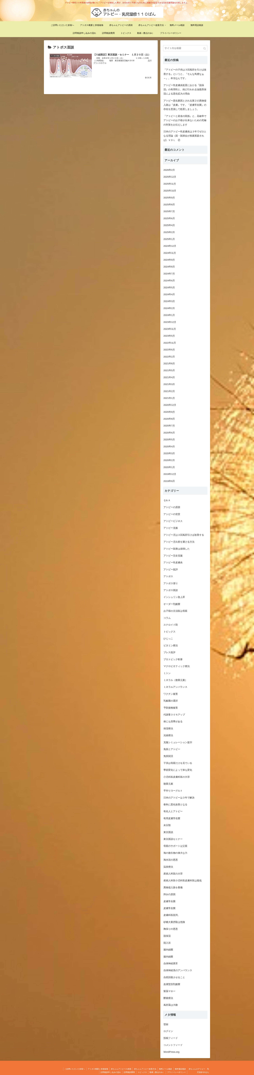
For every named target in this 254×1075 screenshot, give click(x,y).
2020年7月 (169, 425)
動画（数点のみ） (157, 1072)
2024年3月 (169, 301)
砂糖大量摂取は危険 (174, 922)
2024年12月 (170, 246)
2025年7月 (169, 211)
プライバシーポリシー (176, 1072)
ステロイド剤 (171, 624)
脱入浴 (167, 942)
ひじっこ (168, 638)
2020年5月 (169, 439)
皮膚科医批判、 (172, 915)
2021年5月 (169, 370)
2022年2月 (169, 356)
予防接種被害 (171, 707)
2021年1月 (169, 398)
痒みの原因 (169, 894)
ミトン (167, 673)
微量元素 (168, 783)
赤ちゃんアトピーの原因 (121, 1069)
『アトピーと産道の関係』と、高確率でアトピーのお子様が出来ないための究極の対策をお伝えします (185, 120)
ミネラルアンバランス (175, 687)
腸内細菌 (168, 949)
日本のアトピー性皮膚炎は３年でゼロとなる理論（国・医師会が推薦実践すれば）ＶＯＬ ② (185, 135)
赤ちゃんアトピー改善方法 (145, 1069)
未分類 (167, 825)
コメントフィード (173, 1045)
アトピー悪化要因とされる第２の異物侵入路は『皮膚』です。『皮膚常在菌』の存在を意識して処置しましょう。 (185, 105)
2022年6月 (169, 349)
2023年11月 (170, 329)
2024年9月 (169, 259)
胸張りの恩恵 (171, 929)
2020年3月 (169, 453)
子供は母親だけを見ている (178, 763)
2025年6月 (169, 218)
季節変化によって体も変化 (178, 770)
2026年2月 (169, 170)
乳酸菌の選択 (171, 700)
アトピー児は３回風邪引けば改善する (184, 535)
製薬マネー (169, 991)
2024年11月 (170, 253)
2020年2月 (169, 460)
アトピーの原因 (172, 507)
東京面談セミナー (173, 839)
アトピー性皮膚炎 (173, 562)
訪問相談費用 (129, 1072)
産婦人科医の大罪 (173, 873)
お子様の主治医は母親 (175, 611)
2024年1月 (169, 315)
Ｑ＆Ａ (167, 500)
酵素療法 (168, 998)
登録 (166, 1024)
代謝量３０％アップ (174, 714)
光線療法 (168, 735)
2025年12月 (170, 176)
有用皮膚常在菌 (172, 818)
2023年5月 (169, 335)
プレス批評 (169, 652)
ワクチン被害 (171, 694)
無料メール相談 (165, 1069)
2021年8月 (169, 363)
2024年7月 (169, 273)
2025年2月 (169, 232)
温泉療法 (168, 866)
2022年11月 (170, 342)
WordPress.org (171, 1052)
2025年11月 (170, 183)
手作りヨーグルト (173, 790)
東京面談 (168, 832)
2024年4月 (169, 294)
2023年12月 (170, 322)
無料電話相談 (180, 1069)
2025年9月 (169, 197)
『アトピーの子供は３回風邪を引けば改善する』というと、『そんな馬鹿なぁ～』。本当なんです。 (185, 74)
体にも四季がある (173, 721)
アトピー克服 (171, 528)
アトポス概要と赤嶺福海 (98, 1069)
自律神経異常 (171, 963)
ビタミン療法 (171, 645)
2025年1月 (169, 239)
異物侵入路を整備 (173, 887)
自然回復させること (174, 977)
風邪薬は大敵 (171, 1005)
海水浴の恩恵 (171, 859)
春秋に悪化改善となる (175, 804)
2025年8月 (169, 204)
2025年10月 (170, 190)
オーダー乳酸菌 (172, 604)
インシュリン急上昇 (174, 597)
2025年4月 (169, 225)
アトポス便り (171, 583)
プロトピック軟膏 (173, 659)
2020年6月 (169, 432)
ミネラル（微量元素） (175, 680)
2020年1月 (169, 467)
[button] (204, 48)
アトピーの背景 (172, 514)
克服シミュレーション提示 (178, 742)
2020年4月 (169, 446)
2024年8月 (169, 266)
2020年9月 (169, 412)
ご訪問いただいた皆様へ (75, 1069)
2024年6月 (169, 280)
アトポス (168, 576)
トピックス (169, 631)
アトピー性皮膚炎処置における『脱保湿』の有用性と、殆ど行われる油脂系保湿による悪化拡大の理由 (185, 89)
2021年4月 (169, 377)
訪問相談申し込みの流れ (111, 1072)
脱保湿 (167, 936)
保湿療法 (168, 728)
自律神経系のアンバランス (178, 970)
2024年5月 (169, 287)
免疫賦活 (168, 756)
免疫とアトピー (172, 749)
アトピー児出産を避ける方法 (179, 541)
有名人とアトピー (173, 811)
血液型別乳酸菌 (172, 984)
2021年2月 (169, 391)
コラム (167, 618)
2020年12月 (170, 405)
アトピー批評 (171, 569)
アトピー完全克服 (173, 555)
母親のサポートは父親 (175, 846)
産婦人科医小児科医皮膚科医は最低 (183, 880)
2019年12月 (170, 474)
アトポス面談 (171, 590)
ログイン (168, 1031)
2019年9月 (169, 481)
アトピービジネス (173, 521)
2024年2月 (169, 308)
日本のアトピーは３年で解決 (179, 797)
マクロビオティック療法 (177, 666)
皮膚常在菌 (169, 901)
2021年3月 (169, 384)
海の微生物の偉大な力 (175, 853)
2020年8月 (169, 418)
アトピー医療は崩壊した (177, 548)
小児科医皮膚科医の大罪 (177, 777)
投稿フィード (171, 1038)
